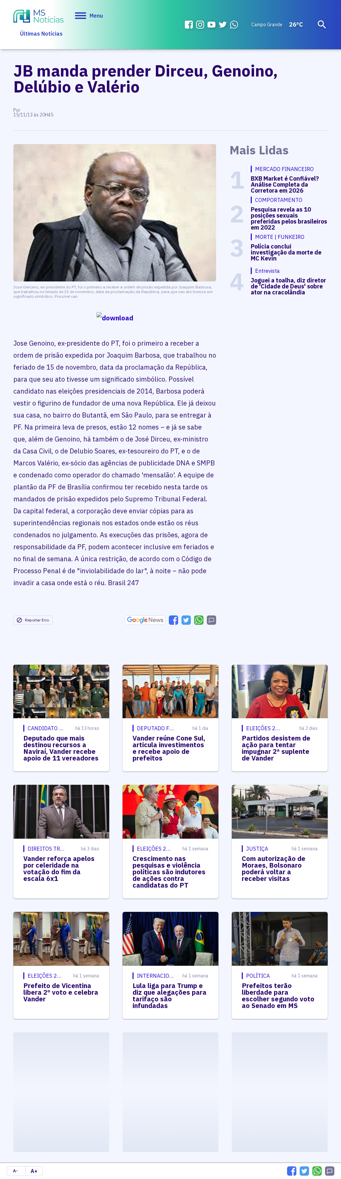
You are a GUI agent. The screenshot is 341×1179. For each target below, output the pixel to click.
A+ (34, 1171)
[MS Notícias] (38, 17)
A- (15, 1171)
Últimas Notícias (41, 33)
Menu (96, 15)
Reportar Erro (37, 619)
